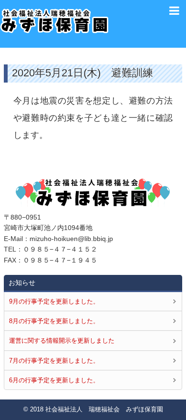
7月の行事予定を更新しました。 (54, 360)
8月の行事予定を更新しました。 (54, 321)
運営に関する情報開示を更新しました (61, 340)
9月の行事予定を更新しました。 (54, 301)
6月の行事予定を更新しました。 (54, 380)
